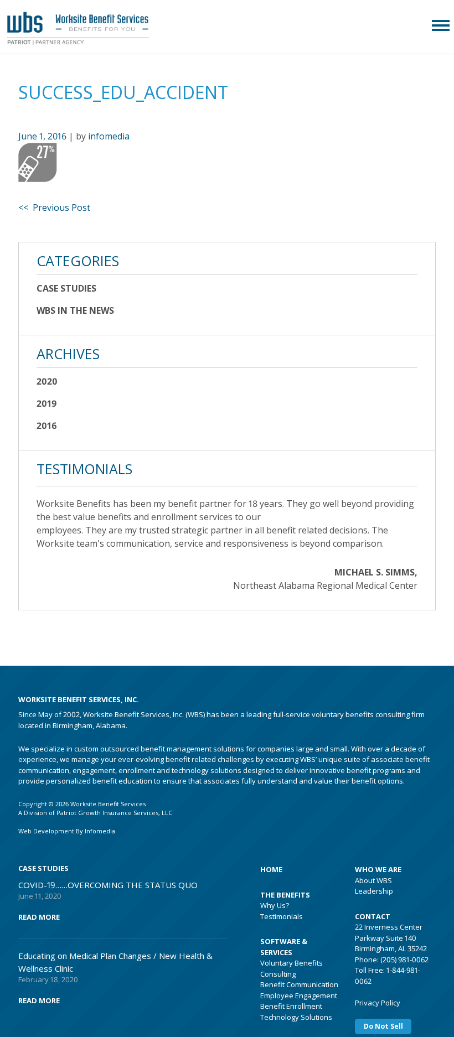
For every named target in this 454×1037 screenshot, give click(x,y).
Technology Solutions (296, 1017)
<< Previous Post (54, 207)
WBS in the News (75, 310)
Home (271, 869)
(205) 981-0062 (404, 960)
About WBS (373, 880)
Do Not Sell (383, 1026)
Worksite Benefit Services (92, 25)
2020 (47, 381)
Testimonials (281, 916)
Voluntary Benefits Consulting (291, 968)
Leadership (374, 891)
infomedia (109, 136)
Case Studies (66, 288)
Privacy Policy (377, 1003)
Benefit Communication (299, 984)
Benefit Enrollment (291, 1006)
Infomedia (100, 831)
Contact (372, 916)
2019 (47, 403)
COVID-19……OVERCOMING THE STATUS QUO (108, 884)
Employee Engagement (298, 995)
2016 (47, 425)
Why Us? (274, 905)
